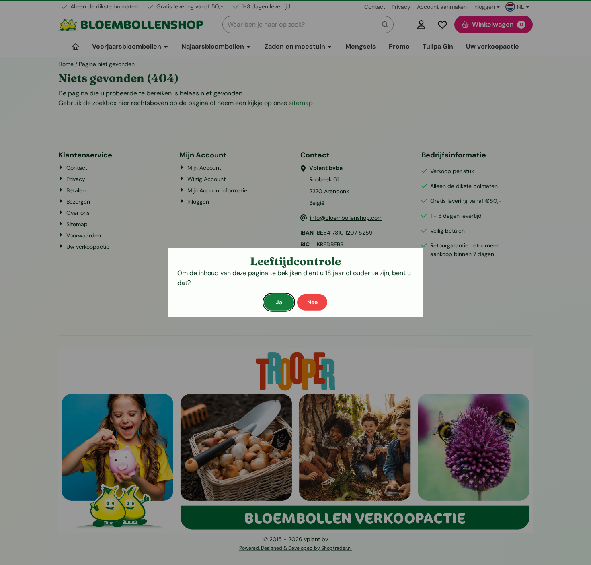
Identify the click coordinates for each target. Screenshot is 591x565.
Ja (279, 301)
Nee (312, 301)
